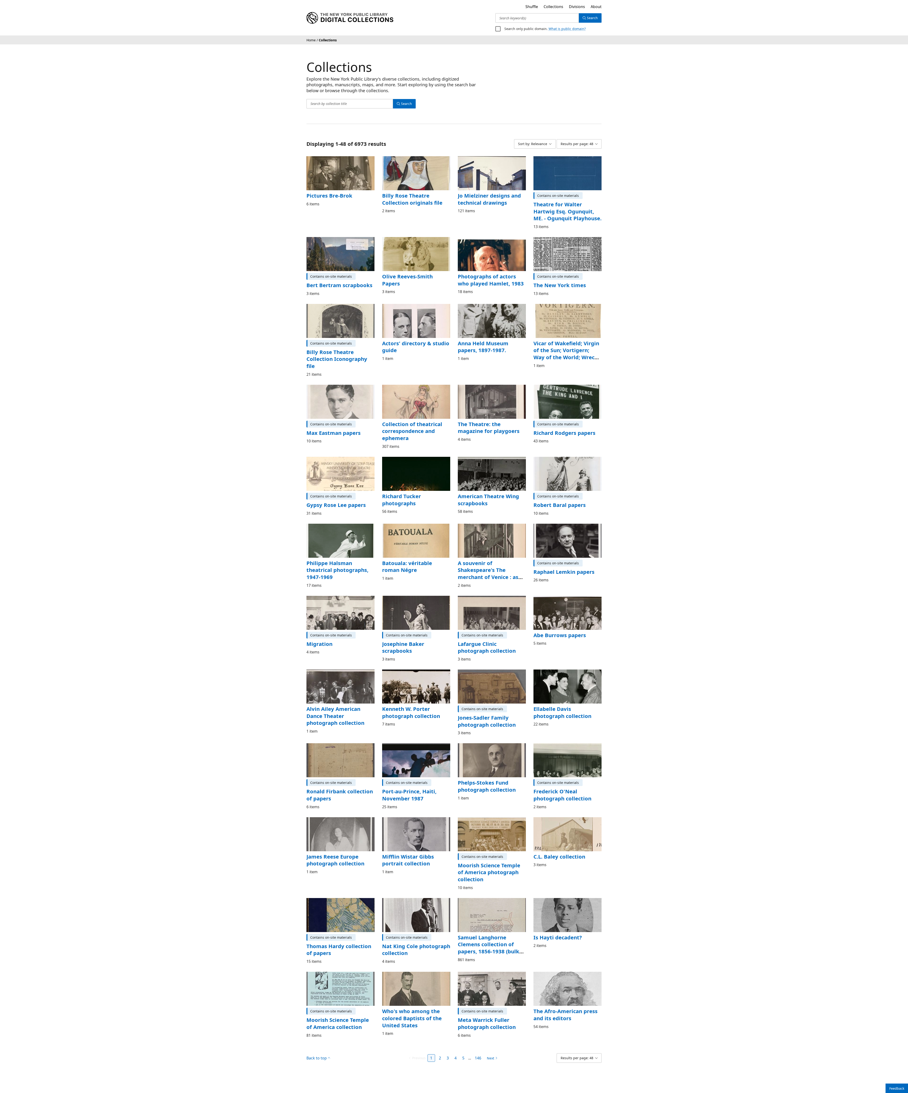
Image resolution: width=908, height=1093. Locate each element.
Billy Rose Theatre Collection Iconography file (340, 355)
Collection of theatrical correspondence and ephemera (410, 424)
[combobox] (537, 18)
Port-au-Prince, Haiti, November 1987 (409, 788)
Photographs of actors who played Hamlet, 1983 (491, 279)
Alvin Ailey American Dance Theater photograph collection (340, 709)
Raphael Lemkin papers (562, 565)
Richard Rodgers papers (563, 426)
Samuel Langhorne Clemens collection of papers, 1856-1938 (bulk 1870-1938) (489, 940)
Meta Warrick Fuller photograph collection (485, 1016)
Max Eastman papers (332, 426)
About (596, 6)
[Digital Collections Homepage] (349, 18)
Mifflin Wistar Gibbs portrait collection (407, 853)
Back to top (316, 1051)
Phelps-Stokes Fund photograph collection (485, 779)
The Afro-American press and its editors (565, 1007)
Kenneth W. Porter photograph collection (409, 705)
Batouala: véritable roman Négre (414, 559)
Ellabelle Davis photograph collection (567, 705)
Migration (318, 637)
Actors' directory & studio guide (414, 346)
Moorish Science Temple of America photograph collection (491, 865)
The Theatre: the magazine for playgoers (491, 420)
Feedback (896, 1088)
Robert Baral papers (558, 498)
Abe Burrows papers (559, 628)
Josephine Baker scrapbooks (403, 640)
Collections (552, 6)
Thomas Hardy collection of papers (337, 942)
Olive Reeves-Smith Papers (407, 279)
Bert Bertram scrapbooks (338, 285)
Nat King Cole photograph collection (414, 942)
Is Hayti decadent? (556, 930)
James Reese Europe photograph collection (334, 853)
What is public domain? (565, 29)
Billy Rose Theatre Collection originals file (410, 199)
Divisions (576, 6)
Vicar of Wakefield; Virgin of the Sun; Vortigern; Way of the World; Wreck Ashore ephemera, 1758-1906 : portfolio (566, 357)
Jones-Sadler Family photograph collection (485, 714)
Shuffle (529, 6)
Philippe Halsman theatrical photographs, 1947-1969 (336, 563)
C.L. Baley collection (558, 849)
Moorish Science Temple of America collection (340, 1016)
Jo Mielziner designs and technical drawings (489, 199)
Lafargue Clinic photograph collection (485, 640)
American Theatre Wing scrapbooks (487, 492)
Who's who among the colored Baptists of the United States (410, 1011)
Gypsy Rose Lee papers (335, 498)
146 (478, 1051)
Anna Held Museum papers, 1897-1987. (482, 346)
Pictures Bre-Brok (328, 195)
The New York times (558, 285)
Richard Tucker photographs (401, 492)
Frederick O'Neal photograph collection (561, 788)
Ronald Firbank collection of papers (338, 788)
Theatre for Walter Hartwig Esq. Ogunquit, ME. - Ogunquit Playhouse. (567, 211)
